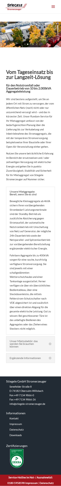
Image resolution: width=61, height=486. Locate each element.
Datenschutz (16, 429)
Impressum (15, 423)
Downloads (15, 435)
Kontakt (14, 418)
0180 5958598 (16, 482)
